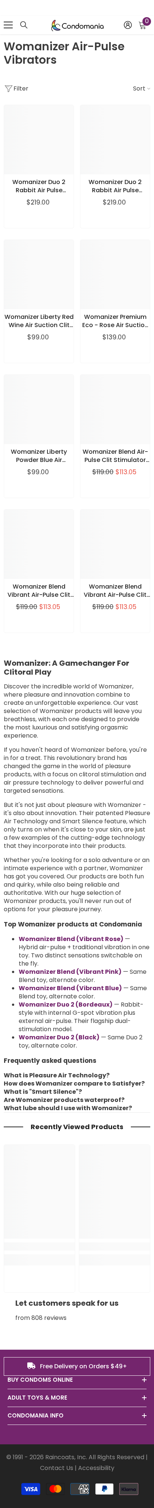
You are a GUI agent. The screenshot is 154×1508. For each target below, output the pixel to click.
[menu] (8, 24)
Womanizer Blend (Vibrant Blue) (70, 988)
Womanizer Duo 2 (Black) (59, 1037)
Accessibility (96, 1468)
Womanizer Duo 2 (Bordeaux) (66, 1004)
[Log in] (128, 25)
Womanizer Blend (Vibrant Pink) (70, 971)
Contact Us (56, 1468)
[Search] (23, 24)
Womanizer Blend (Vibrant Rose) (71, 939)
